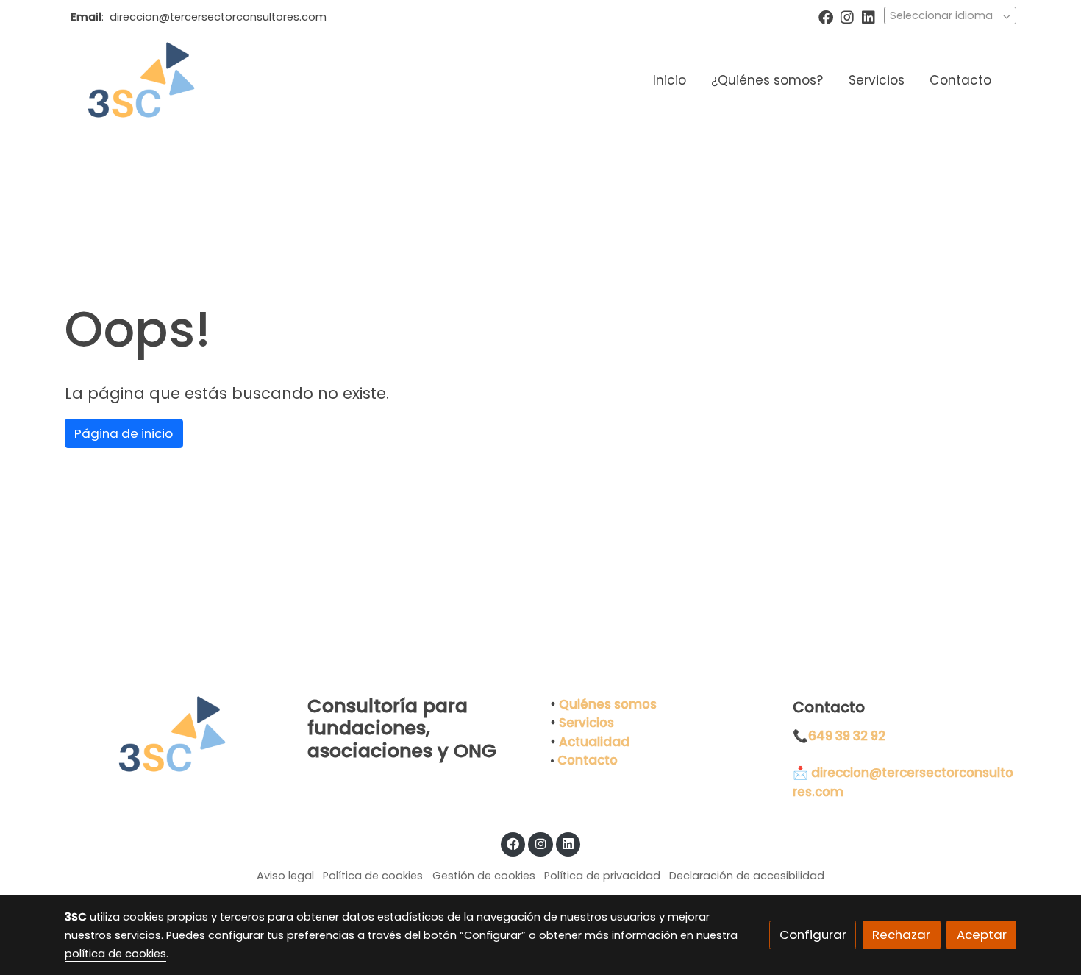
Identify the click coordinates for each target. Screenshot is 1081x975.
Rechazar (901, 934)
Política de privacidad (602, 875)
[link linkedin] (868, 16)
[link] (137, 81)
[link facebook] (825, 16)
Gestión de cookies (483, 875)
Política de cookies (373, 875)
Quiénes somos (608, 704)
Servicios (586, 722)
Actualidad (594, 742)
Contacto (587, 760)
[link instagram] (847, 16)
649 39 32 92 (846, 736)
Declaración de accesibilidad (746, 875)
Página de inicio (123, 433)
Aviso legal (285, 875)
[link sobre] (176, 735)
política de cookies (115, 953)
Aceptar (982, 934)
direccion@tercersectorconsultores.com (218, 17)
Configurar (812, 934)
